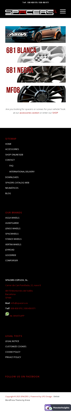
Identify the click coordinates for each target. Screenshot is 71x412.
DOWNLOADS (12, 177)
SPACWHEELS (12, 233)
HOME (8, 143)
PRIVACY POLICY (13, 357)
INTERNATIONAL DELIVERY (22, 171)
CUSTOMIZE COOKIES (15, 346)
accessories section (29, 112)
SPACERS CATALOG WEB (17, 182)
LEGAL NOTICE (12, 341)
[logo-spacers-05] (29, 11)
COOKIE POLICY (12, 351)
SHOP (55, 112)
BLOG (8, 193)
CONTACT (10, 159)
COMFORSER (11, 260)
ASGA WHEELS (12, 217)
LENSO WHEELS (12, 228)
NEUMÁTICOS (11, 187)
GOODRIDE (10, 255)
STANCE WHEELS (13, 238)
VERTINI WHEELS (13, 244)
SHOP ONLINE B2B (14, 154)
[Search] (53, 11)
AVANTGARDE (12, 222)
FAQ (11, 165)
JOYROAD (9, 249)
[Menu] (61, 11)
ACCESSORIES (12, 149)
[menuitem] (53, 11)
